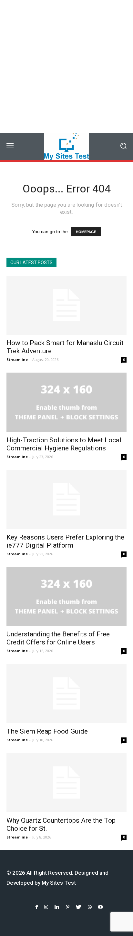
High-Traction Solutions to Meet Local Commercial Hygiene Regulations (63, 444)
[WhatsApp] (90, 907)
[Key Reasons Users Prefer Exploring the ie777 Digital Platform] (66, 499)
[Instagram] (46, 907)
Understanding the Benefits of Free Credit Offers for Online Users (58, 638)
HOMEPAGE (86, 232)
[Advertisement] (66, 66)
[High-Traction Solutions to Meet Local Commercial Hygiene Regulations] (66, 402)
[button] (123, 146)
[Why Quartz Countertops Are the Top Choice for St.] (66, 782)
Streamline (17, 359)
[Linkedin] (57, 907)
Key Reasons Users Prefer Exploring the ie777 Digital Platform (65, 541)
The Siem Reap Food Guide (47, 731)
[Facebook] (36, 907)
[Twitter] (79, 907)
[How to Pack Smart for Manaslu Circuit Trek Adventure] (66, 305)
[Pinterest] (68, 907)
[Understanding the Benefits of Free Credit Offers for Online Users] (66, 596)
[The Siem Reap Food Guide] (66, 693)
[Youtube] (100, 907)
